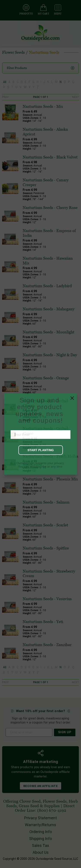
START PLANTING (40, 469)
